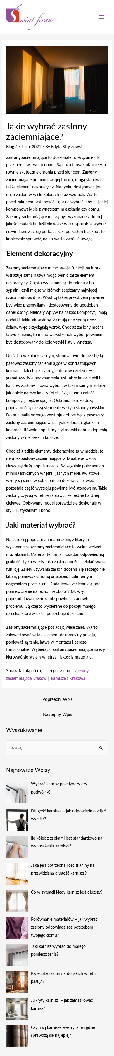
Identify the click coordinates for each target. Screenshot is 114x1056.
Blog (10, 147)
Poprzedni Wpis (57, 699)
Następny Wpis (57, 714)
